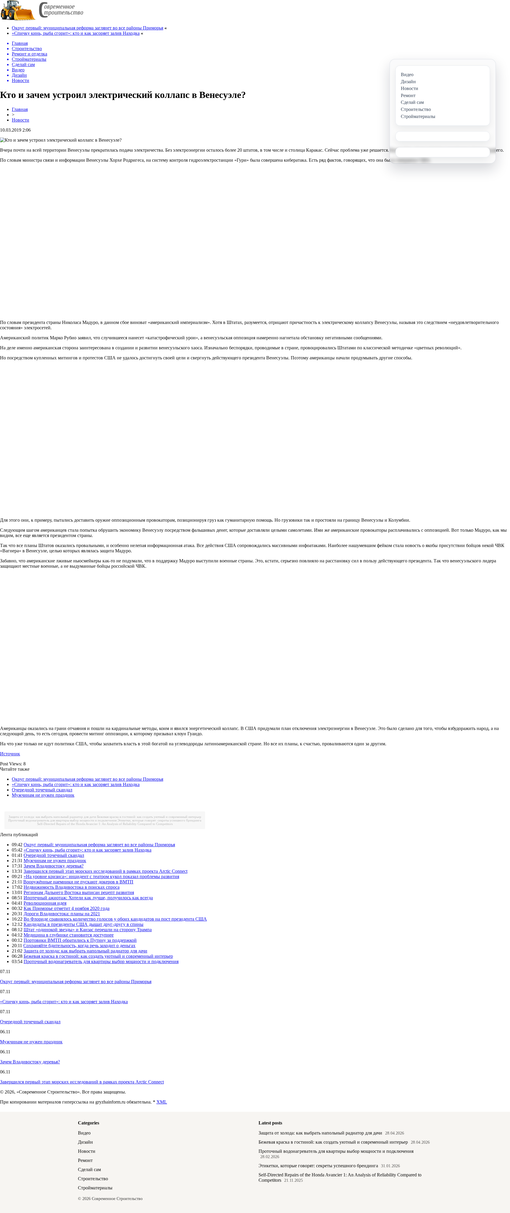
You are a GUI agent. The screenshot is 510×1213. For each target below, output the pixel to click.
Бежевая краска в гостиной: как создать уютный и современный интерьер (149, 817)
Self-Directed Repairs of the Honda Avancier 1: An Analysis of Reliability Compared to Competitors (105, 824)
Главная (20, 109)
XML (161, 1101)
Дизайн (85, 1142)
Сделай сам (89, 1169)
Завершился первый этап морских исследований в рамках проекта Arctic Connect (105, 871)
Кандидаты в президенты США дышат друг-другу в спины (83, 924)
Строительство (93, 1178)
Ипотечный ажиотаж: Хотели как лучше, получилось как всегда (88, 897)
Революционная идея (45, 903)
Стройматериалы (95, 1187)
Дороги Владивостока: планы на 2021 (62, 913)
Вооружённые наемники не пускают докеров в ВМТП (78, 881)
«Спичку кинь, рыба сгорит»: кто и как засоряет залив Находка (76, 33)
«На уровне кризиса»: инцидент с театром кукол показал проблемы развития (101, 876)
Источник (10, 753)
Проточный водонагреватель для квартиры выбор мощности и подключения (62, 820)
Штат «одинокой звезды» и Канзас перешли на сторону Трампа (88, 929)
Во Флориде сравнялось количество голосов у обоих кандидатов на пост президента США (115, 918)
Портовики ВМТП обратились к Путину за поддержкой (80, 940)
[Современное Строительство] (41, 19)
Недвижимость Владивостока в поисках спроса (72, 887)
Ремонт (85, 1160)
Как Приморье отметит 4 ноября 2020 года (66, 908)
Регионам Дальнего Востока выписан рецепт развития (79, 892)
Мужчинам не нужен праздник (43, 795)
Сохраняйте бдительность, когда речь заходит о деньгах (79, 945)
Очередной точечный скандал (42, 789)
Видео (84, 1132)
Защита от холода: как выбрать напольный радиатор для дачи (52, 817)
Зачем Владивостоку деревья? (54, 865)
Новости (20, 119)
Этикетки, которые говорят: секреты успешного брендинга (159, 820)
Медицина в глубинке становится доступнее (69, 934)
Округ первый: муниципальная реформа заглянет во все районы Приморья (87, 27)
